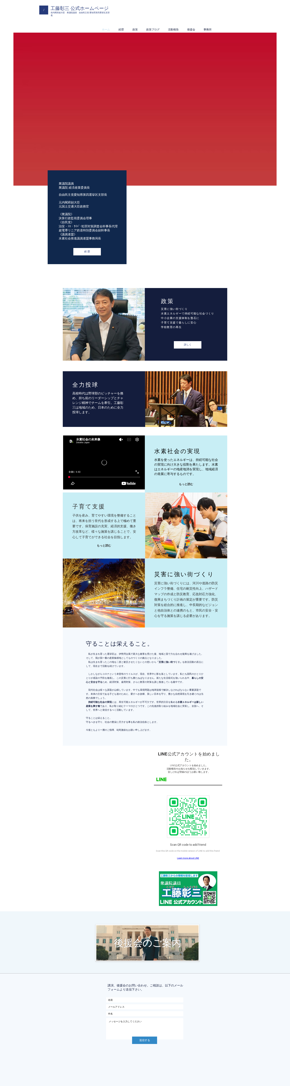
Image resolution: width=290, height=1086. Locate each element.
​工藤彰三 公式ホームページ (80, 8)
